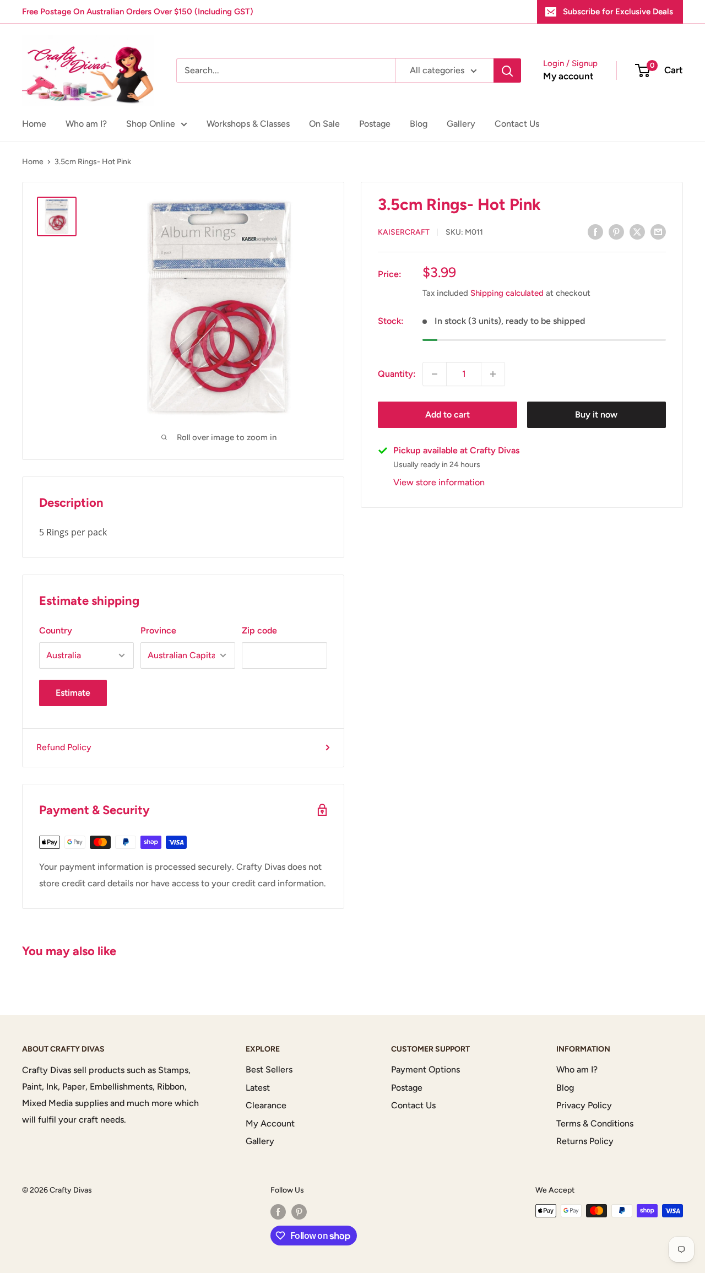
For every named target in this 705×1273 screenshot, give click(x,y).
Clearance (266, 1105)
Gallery (461, 123)
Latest (258, 1087)
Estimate (73, 692)
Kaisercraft (404, 232)
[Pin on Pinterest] (616, 231)
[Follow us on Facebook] (278, 1212)
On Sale (324, 123)
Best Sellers (269, 1069)
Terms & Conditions (594, 1123)
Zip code (259, 630)
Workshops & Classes (248, 123)
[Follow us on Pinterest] (299, 1212)
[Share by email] (658, 231)
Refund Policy (63, 747)
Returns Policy (585, 1141)
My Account (270, 1123)
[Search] (507, 70)
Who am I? (86, 123)
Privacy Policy (584, 1105)
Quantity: (397, 374)
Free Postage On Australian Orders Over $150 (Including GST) (137, 12)
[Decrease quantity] (434, 374)
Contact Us (517, 123)
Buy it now (596, 414)
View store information (439, 482)
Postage (375, 123)
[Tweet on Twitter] (637, 231)
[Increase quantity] (493, 374)
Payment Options (425, 1069)
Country (55, 630)
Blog (418, 123)
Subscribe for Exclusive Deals (618, 12)
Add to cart (447, 414)
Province (158, 630)
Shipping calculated (507, 293)
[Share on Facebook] (595, 231)
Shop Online (150, 123)
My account (568, 76)
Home (34, 123)
